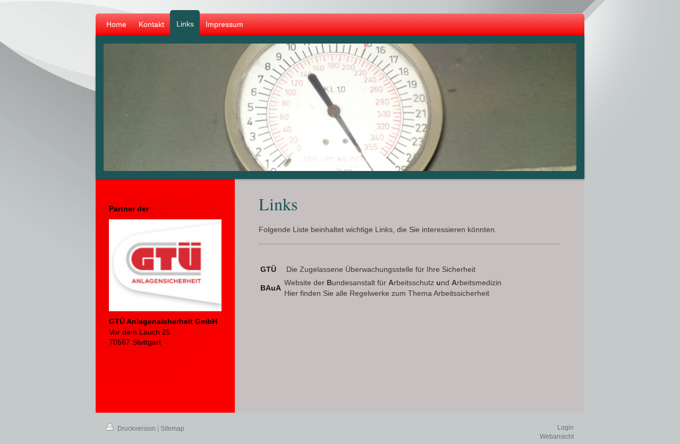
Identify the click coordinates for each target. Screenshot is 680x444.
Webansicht (557, 436)
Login (565, 427)
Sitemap (172, 428)
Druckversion (136, 428)
